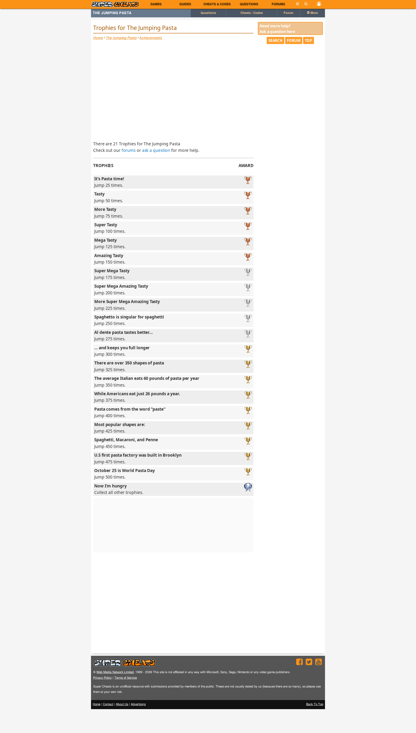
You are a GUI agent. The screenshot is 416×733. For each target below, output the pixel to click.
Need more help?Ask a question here (277, 28)
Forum (288, 13)
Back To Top (314, 704)
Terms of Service (125, 677)
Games (156, 4)
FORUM (294, 40)
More (314, 13)
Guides (185, 4)
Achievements (151, 37)
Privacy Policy (102, 677)
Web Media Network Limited (115, 672)
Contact (108, 704)
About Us (122, 704)
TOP (308, 40)
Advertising (138, 704)
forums (129, 150)
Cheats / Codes (251, 13)
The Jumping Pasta (112, 13)
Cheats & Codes (217, 4)
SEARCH (275, 40)
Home (98, 37)
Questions (249, 4)
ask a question (156, 150)
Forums (278, 4)
